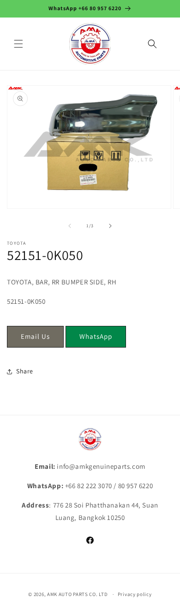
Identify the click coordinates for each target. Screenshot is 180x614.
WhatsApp (95, 336)
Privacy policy (135, 594)
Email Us (35, 336)
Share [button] (24, 371)
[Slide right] (110, 226)
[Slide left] (70, 226)
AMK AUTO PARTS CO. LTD (77, 594)
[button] (18, 44)
